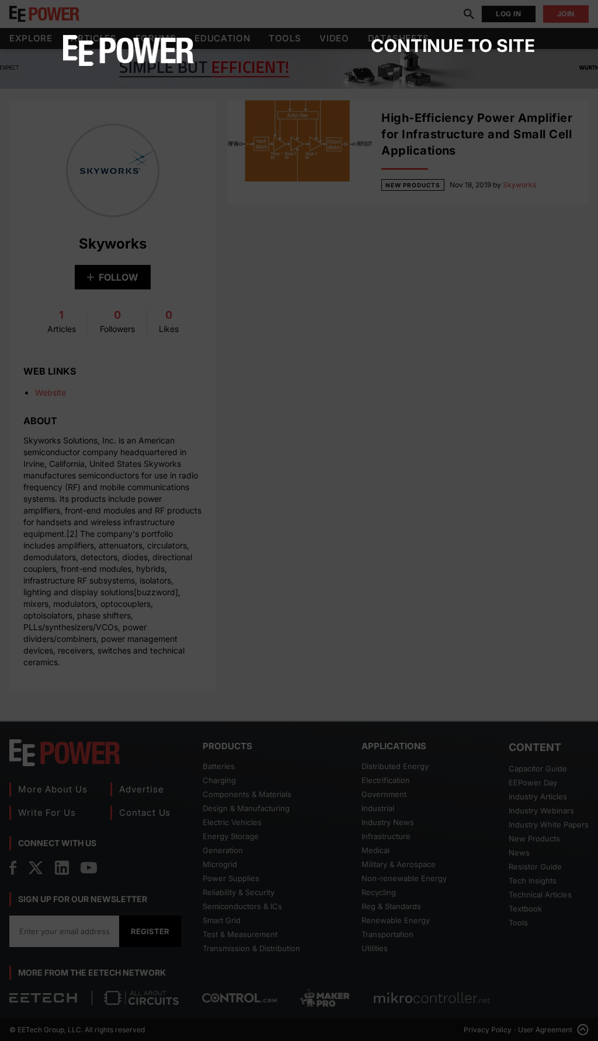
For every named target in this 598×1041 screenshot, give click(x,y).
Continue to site (453, 45)
